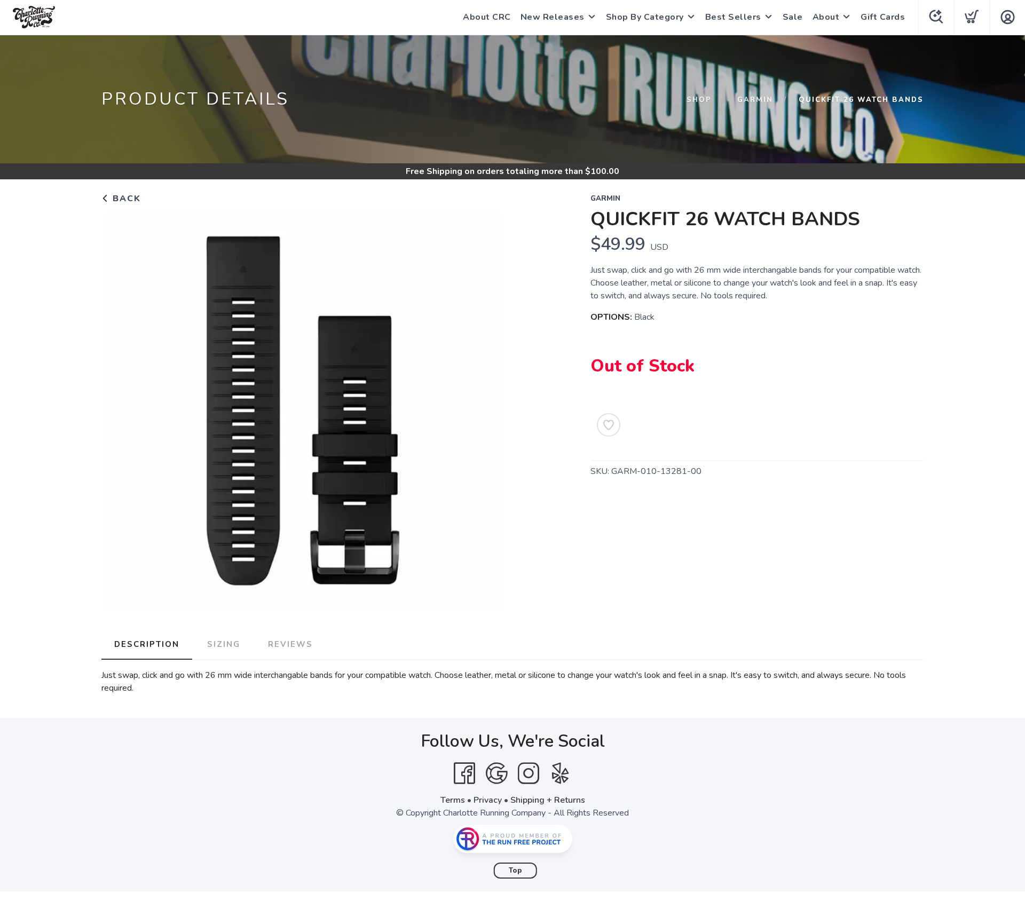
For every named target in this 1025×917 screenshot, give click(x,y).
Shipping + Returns (547, 800)
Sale (793, 17)
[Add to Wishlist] (608, 425)
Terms (452, 800)
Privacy (488, 800)
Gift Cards (883, 17)
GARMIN (755, 100)
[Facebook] (464, 773)
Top (515, 870)
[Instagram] (528, 773)
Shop (699, 100)
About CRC (487, 17)
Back (125, 198)
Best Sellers (733, 17)
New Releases (553, 17)
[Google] (496, 773)
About (826, 17)
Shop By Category (645, 17)
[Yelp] (561, 773)
